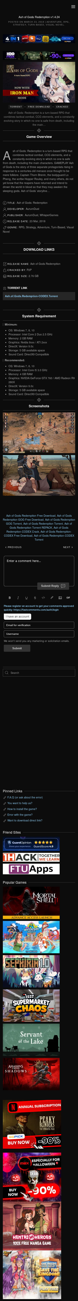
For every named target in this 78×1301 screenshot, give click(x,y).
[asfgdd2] (32, 1225)
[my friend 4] (31, 868)
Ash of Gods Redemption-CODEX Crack (37, 529)
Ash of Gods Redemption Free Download (30, 515)
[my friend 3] (31, 857)
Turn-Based (36, 25)
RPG (66, 22)
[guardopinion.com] (31, 843)
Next (67, 547)
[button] (73, 6)
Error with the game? (20, 814)
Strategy (19, 25)
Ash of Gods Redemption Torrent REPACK (41, 525)
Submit (17, 648)
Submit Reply (50, 585)
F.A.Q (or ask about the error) (25, 797)
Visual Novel (55, 25)
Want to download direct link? (24, 820)
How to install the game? (22, 809)
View (31, 902)
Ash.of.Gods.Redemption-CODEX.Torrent (31, 296)
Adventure (54, 22)
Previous (14, 547)
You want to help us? (19, 803)
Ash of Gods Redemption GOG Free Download (37, 517)
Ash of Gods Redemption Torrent (43, 523)
